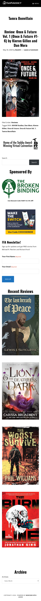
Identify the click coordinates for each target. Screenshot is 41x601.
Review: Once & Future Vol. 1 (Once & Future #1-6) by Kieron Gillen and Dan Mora (20, 38)
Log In (20, 597)
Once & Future (13, 128)
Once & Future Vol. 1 (28, 128)
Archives (5, 577)
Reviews (14, 122)
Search (4, 158)
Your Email (9, 267)
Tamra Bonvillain (9, 131)
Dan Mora (28, 125)
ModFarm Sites (31, 595)
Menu (37, 3)
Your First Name (11, 256)
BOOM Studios (18, 125)
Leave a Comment (31, 50)
